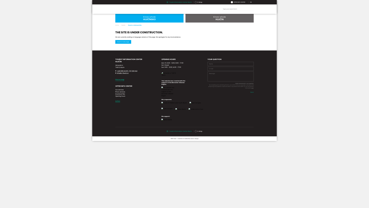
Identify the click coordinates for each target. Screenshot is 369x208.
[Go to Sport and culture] (195, 104)
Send (252, 92)
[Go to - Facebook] (120, 2)
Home (117, 25)
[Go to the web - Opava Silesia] (166, 121)
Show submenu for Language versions (253, 2)
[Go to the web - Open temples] (167, 110)
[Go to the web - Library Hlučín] (180, 111)
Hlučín (204, 9)
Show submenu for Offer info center (246, 2)
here (252, 88)
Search (252, 9)
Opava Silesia (213, 9)
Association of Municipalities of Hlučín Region (195, 9)
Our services (119, 90)
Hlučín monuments (177, 9)
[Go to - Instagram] (116, 2)
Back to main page (123, 42)
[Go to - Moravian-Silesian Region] (169, 96)
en (251, 2)
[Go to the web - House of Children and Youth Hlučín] (174, 104)
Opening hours (120, 96)
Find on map (119, 80)
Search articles (238, 9)
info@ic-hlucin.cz (123, 73)
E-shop (200, 2)
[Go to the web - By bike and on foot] (196, 111)
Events (123, 25)
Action (117, 101)
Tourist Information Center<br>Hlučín (139, 9)
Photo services (120, 92)
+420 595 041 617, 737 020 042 (127, 71)
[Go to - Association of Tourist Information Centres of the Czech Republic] (137, 64)
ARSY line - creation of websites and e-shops (185, 138)
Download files (120, 94)
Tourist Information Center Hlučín (180, 2)
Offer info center (239, 2)
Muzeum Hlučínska (186, 9)
